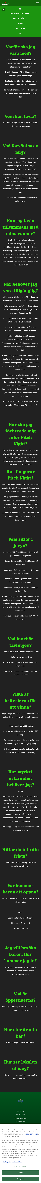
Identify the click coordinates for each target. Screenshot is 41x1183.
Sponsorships (21, 1122)
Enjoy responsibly (20, 1118)
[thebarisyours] (4, 9)
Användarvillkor (17, 1162)
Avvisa (20, 1173)
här (11, 1075)
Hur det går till (20, 18)
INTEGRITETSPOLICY (31, 1134)
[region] (20, 1153)
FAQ (20, 33)
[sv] (5, 3)
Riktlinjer (20, 28)
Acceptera (20, 1179)
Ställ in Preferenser (20, 1166)
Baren (20, 23)
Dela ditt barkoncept (20, 13)
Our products (20, 1115)
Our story (20, 1111)
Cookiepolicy (7, 1162)
